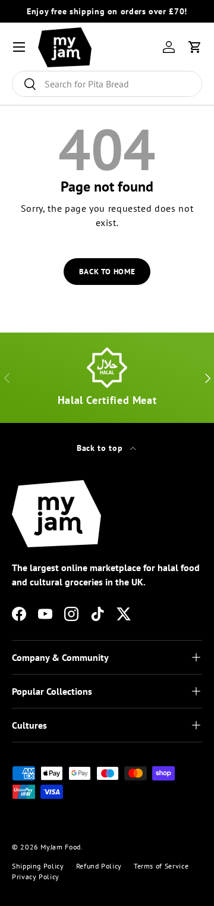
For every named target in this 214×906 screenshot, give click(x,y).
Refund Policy (99, 865)
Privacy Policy (35, 876)
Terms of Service (161, 865)
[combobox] (107, 83)
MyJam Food (60, 846)
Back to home (107, 272)
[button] (195, 47)
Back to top (101, 448)
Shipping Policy (38, 865)
